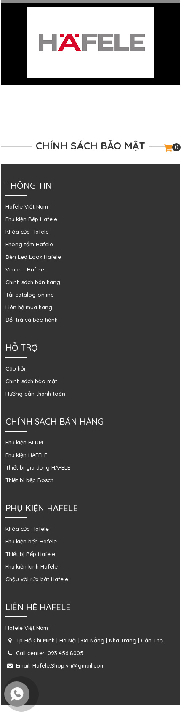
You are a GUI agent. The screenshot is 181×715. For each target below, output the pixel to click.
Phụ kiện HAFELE (26, 454)
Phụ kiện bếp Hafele (31, 541)
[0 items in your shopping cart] (168, 149)
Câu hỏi (15, 368)
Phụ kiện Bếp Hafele (31, 219)
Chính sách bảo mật (31, 381)
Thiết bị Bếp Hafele (30, 554)
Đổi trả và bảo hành (31, 319)
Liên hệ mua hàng (28, 307)
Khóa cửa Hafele (27, 231)
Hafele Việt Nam (26, 206)
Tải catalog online (29, 294)
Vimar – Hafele (24, 269)
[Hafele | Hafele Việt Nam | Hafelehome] (90, 42)
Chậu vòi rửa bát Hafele (36, 579)
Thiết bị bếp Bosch (29, 480)
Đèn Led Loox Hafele (33, 256)
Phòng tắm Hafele (29, 244)
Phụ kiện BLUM (24, 442)
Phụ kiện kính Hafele (31, 566)
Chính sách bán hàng (32, 282)
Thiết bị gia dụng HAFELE (37, 467)
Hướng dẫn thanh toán (35, 393)
